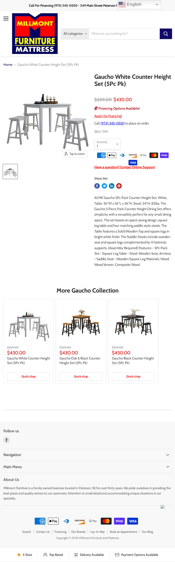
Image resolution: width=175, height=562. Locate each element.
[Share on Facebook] (97, 186)
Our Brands (78, 531)
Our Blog (147, 531)
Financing (60, 531)
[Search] (166, 34)
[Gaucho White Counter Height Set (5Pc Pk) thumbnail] (10, 171)
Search (26, 531)
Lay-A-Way (97, 531)
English (134, 4)
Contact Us (42, 531)
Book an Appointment (123, 531)
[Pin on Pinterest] (119, 186)
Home (8, 65)
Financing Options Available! (119, 108)
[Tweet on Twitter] (104, 186)
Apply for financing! (108, 116)
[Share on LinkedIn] (111, 186)
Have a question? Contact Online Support (124, 167)
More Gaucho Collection (87, 290)
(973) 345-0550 (112, 123)
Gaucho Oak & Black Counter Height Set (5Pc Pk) (79, 360)
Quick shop (28, 376)
